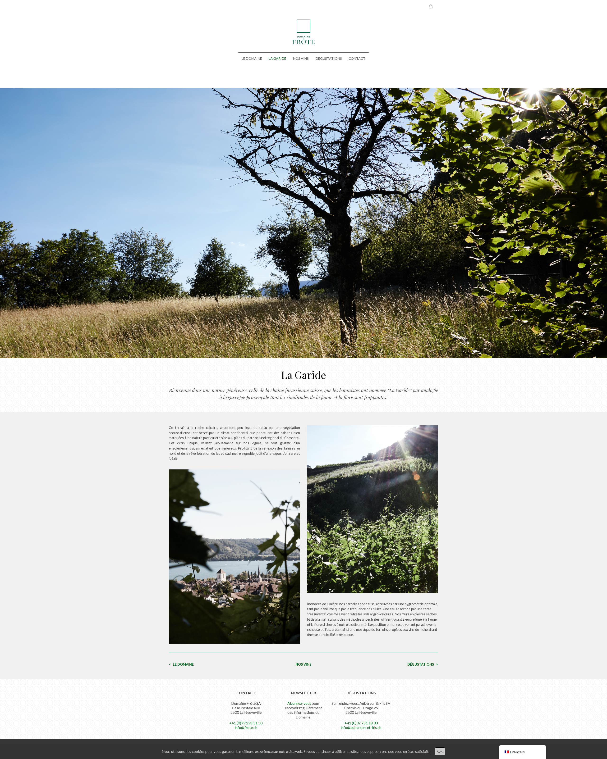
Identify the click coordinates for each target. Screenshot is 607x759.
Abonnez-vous (299, 703)
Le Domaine (252, 58)
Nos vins (301, 58)
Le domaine (183, 664)
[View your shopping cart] (428, 6)
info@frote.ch (246, 727)
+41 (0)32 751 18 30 (361, 723)
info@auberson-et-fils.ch (361, 727)
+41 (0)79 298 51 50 (245, 723)
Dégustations (329, 58)
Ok (440, 751)
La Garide (277, 58)
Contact (357, 58)
